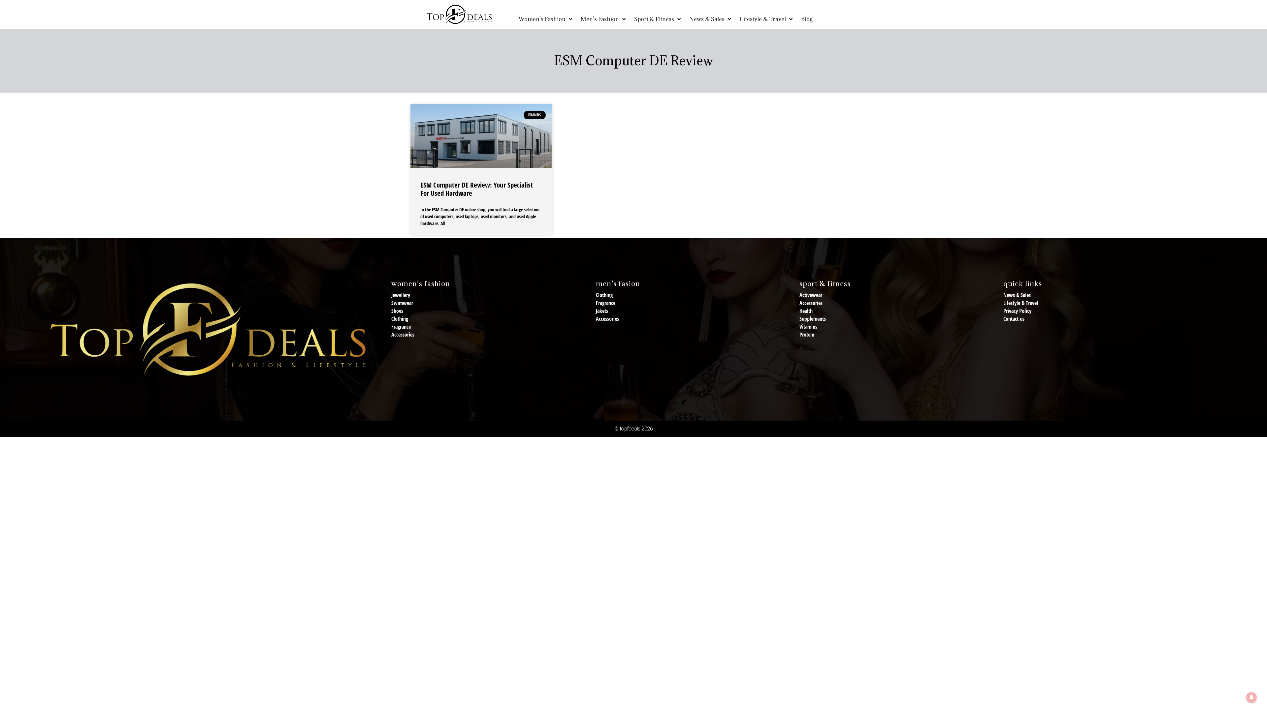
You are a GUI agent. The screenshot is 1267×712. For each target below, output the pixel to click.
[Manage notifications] (1251, 697)
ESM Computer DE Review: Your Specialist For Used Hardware (476, 189)
